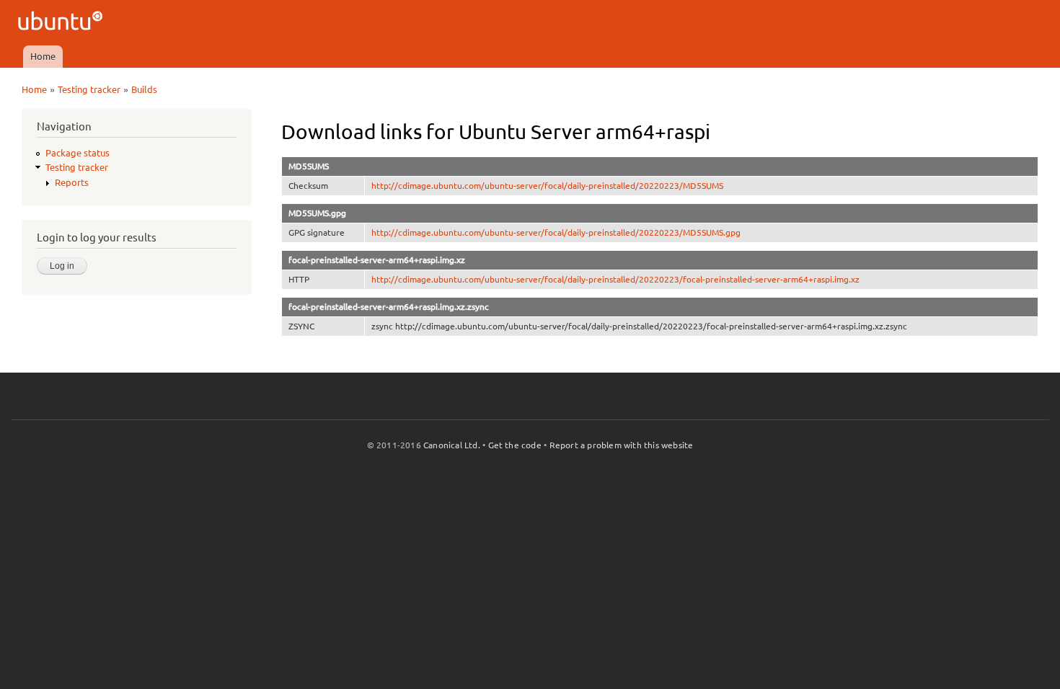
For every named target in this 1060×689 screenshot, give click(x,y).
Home (43, 56)
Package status (77, 153)
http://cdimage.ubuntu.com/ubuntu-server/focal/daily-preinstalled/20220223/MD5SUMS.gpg (556, 232)
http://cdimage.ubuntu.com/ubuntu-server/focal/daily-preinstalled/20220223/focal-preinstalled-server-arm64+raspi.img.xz (615, 279)
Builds (144, 89)
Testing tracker (89, 89)
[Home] (62, 22)
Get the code (515, 445)
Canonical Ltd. (451, 445)
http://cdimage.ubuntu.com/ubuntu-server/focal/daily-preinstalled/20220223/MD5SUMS (547, 185)
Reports (72, 182)
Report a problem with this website (621, 445)
